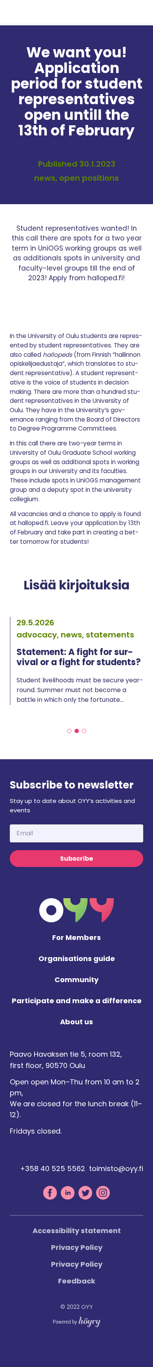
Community (76, 980)
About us (76, 1022)
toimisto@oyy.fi (116, 1168)
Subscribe (76, 858)
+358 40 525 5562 (52, 1168)
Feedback (76, 1281)
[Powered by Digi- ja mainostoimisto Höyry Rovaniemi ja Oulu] (76, 1320)
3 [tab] (84, 731)
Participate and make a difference (77, 1001)
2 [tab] (77, 731)
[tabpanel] (76, 661)
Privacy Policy (76, 1247)
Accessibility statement (77, 1230)
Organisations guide (76, 959)
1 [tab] (69, 731)
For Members (76, 938)
